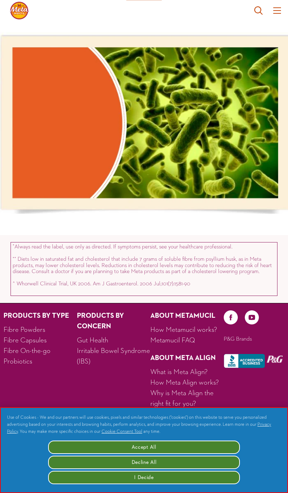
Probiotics (18, 361)
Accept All (144, 447)
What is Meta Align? (179, 371)
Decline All (144, 462)
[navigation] (277, 10)
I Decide (144, 477)
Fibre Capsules (25, 340)
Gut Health (92, 340)
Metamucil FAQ (172, 340)
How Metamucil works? (183, 329)
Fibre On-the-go (27, 350)
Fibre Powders (24, 329)
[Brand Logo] (19, 10)
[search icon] (263, 10)
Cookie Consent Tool (122, 431)
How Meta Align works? (184, 382)
